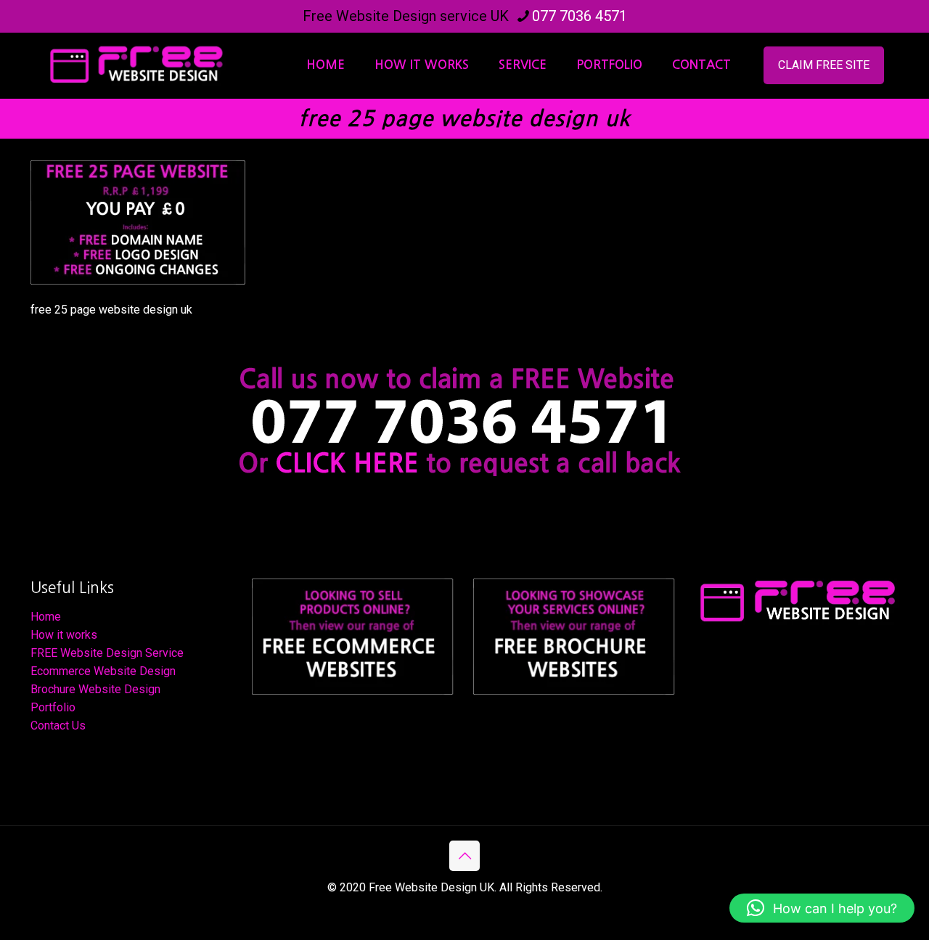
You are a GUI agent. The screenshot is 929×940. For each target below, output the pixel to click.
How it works (63, 635)
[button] (821, 908)
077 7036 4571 (579, 16)
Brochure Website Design (95, 689)
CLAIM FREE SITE (823, 65)
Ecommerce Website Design (103, 671)
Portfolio (52, 707)
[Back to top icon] (464, 856)
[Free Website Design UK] (135, 65)
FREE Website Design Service (107, 653)
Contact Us (58, 725)
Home (45, 617)
